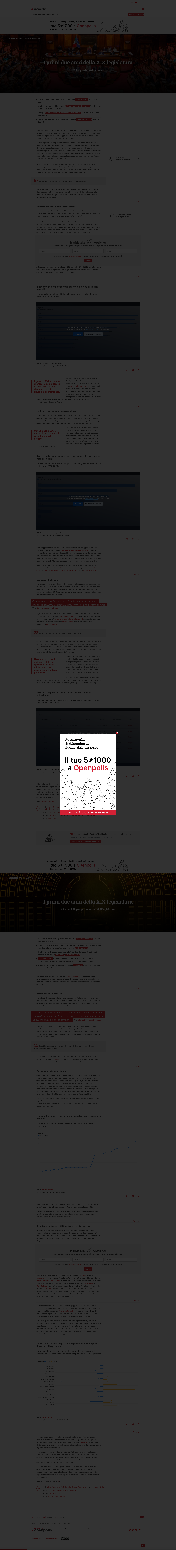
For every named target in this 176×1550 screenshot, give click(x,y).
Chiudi (115, 733)
